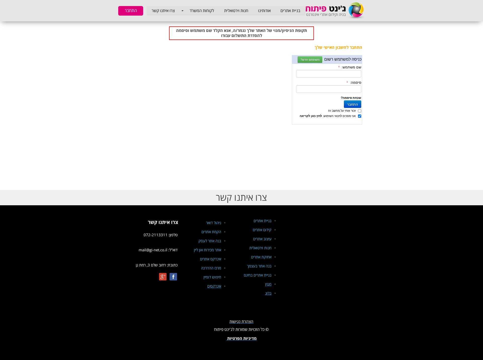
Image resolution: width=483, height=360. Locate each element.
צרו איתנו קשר (163, 10)
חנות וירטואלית (236, 10)
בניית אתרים (290, 10)
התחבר (131, 10)
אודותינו (264, 10)
